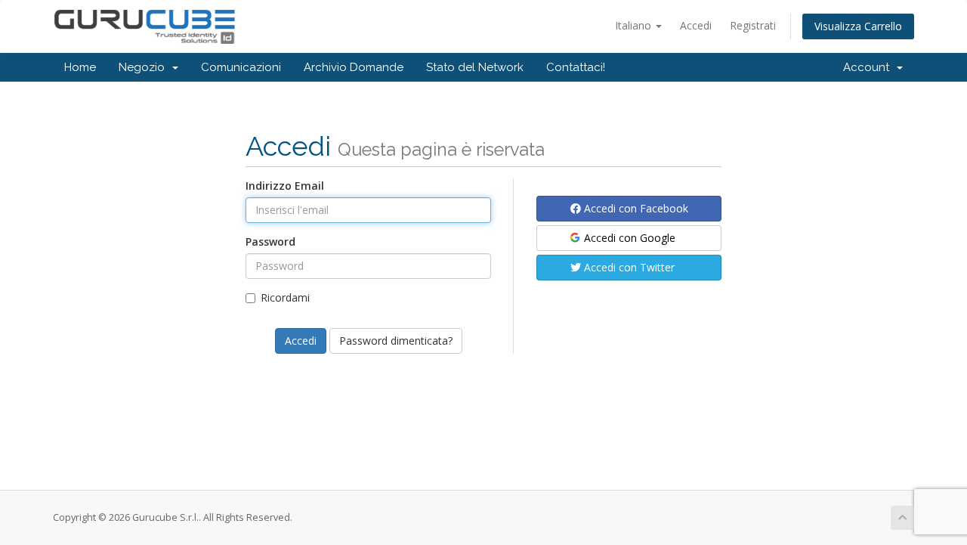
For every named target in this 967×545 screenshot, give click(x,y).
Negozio (145, 67)
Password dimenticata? (396, 340)
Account (869, 67)
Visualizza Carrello (858, 26)
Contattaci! (575, 67)
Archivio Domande (353, 67)
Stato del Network (475, 67)
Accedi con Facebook (634, 208)
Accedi (696, 25)
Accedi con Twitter (628, 267)
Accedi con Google (628, 238)
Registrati (753, 25)
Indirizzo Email (285, 185)
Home (80, 67)
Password (270, 241)
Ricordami (285, 297)
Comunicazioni (241, 67)
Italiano (634, 25)
